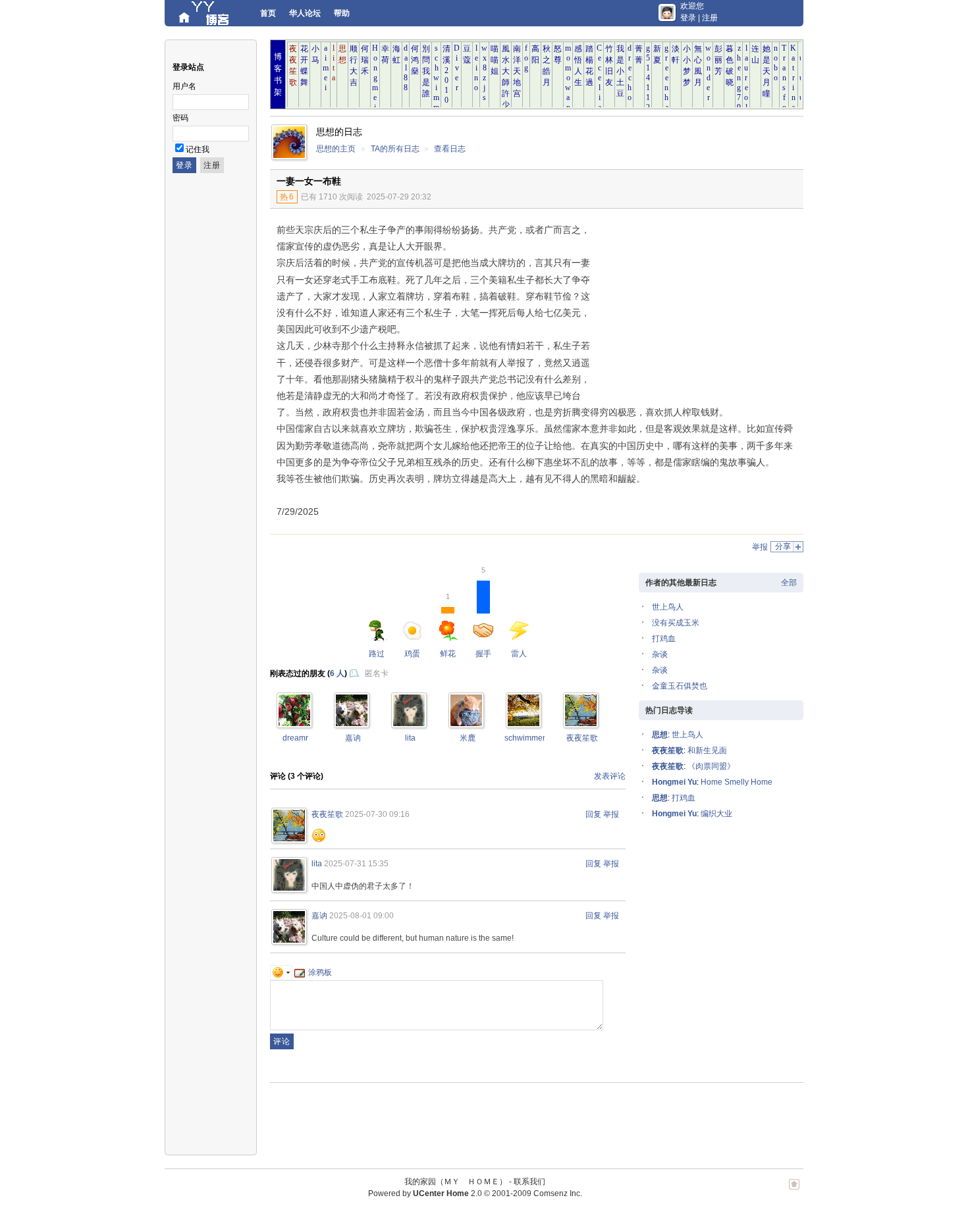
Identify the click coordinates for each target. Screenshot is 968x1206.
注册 (710, 17)
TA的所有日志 (395, 148)
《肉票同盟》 (711, 766)
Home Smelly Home (736, 782)
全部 (789, 582)
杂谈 (660, 654)
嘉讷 (353, 738)
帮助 (342, 13)
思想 (660, 734)
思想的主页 (336, 148)
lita (410, 738)
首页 (268, 13)
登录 (688, 17)
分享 (783, 546)
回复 (593, 814)
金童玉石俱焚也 (679, 686)
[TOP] (794, 1190)
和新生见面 (707, 750)
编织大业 (716, 813)
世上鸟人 (668, 607)
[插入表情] (281, 972)
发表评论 (610, 776)
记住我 (197, 149)
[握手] (294, 723)
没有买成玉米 (675, 622)
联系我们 (529, 1181)
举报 (760, 547)
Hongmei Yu (674, 782)
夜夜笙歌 (582, 738)
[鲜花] (351, 723)
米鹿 (467, 738)
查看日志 (450, 148)
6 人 (337, 673)
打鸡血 (664, 638)
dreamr (295, 738)
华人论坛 (305, 13)
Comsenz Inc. (557, 1193)
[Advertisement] (694, 307)
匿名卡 (377, 673)
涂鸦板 (320, 972)
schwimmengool (533, 738)
